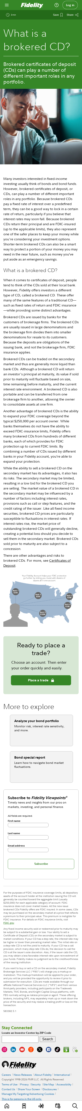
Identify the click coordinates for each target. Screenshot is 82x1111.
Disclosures (50, 1089)
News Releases (23, 1074)
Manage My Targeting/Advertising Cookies (28, 1093)
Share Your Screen (29, 1089)
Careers (6, 1074)
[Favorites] (24, 1106)
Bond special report (29, 757)
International (62, 1074)
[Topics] (41, 1106)
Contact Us (8, 1089)
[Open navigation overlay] (7, 5)
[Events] (58, 1106)
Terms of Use (9, 1084)
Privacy (24, 1084)
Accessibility (64, 1084)
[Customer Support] (56, 5)
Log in (70, 5)
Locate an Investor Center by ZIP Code (26, 1033)
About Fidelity (43, 1074)
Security (36, 1084)
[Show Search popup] (75, 1106)
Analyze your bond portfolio (36, 721)
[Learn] (7, 1106)
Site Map (48, 1084)
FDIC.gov (8, 923)
